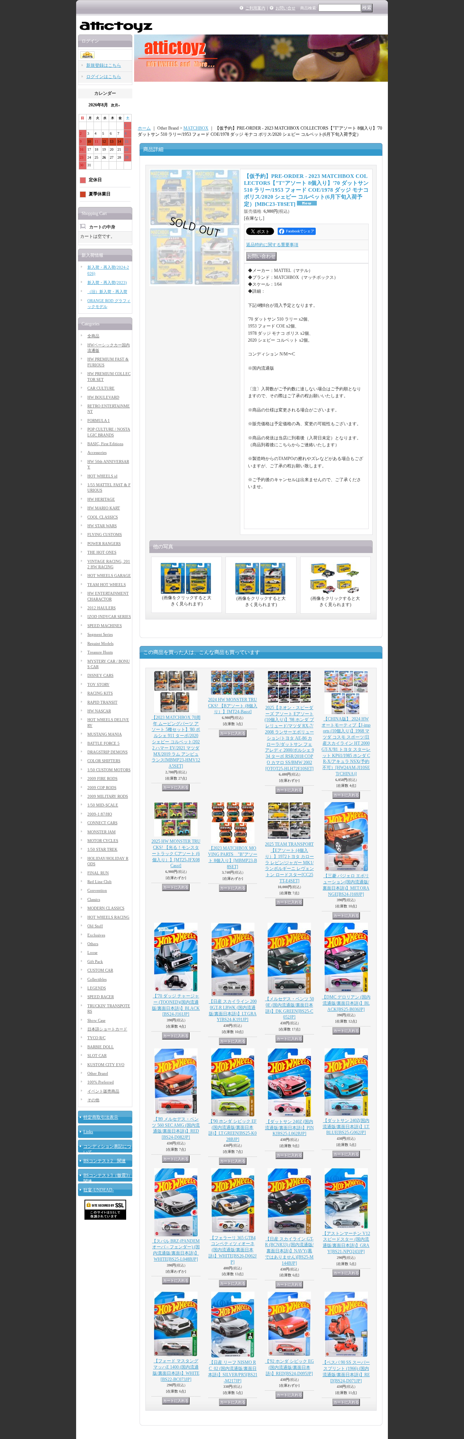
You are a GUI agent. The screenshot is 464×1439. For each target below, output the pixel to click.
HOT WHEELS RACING (108, 917)
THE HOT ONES (101, 552)
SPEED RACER (100, 997)
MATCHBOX (195, 128)
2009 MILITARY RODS (107, 796)
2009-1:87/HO (99, 814)
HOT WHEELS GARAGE (109, 575)
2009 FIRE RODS (102, 778)
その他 (93, 1100)
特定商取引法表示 (100, 1117)
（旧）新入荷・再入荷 (107, 291)
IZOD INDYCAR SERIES (109, 616)
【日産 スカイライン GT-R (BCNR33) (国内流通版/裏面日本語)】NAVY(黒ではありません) (289, 1251)
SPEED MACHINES (104, 625)
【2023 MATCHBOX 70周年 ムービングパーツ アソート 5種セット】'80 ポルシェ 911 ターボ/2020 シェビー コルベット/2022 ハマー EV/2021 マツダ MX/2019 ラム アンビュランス (176, 742)
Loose (92, 952)
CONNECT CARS (102, 823)
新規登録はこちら (103, 65)
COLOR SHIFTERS (103, 761)
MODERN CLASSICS (105, 908)
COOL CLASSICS (102, 517)
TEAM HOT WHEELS (106, 584)
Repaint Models (100, 643)
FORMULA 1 (98, 420)
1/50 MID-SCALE (102, 805)
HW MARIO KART (103, 508)
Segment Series (100, 634)
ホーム (144, 128)
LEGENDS (96, 988)
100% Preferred (100, 1082)
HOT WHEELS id (102, 476)
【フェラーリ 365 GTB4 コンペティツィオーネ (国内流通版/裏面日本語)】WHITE (232, 1250)
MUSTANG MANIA (104, 734)
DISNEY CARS (100, 675)
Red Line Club (99, 881)
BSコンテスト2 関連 (104, 1160)
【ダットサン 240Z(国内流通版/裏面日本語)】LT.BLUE (346, 1126)
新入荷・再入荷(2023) (107, 282)
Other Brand (97, 1073)
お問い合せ (285, 8)
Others (92, 944)
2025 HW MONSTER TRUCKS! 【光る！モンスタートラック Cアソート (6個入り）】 (176, 853)
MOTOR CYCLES (102, 840)
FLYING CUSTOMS (104, 534)
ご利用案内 (255, 8)
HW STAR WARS (102, 526)
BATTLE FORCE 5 (103, 743)
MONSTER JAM (101, 832)
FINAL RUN (98, 873)
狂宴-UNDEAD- (98, 1189)
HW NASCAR (99, 711)
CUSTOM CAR (100, 970)
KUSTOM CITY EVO (105, 1064)
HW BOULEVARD (103, 397)
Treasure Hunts (100, 652)
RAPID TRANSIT (102, 702)
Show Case (96, 1020)
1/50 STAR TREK (102, 849)
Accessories (97, 452)
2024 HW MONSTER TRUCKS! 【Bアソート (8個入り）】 (232, 706)
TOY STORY (98, 684)
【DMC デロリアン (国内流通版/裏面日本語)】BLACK (346, 1003)
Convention (97, 890)
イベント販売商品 (103, 1091)
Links (88, 1131)
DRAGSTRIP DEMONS (107, 752)
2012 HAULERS (101, 608)
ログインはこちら (103, 76)
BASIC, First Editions (105, 444)
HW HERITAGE (101, 499)
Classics (93, 899)
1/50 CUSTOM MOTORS (108, 770)
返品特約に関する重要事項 (272, 244)
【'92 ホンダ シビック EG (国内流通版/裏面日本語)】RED (289, 1367)
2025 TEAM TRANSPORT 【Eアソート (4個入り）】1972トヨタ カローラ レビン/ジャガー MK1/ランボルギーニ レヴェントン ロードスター (289, 862)
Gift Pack (95, 961)
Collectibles (97, 979)
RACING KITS (100, 693)
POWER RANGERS (104, 543)
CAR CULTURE (101, 388)
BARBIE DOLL (100, 1047)
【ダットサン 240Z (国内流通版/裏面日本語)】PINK (289, 1128)
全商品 (93, 336)
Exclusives (96, 935)
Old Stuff (95, 926)
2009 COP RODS (101, 787)
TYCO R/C (96, 1038)
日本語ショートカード (107, 1029)
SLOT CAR (97, 1055)
